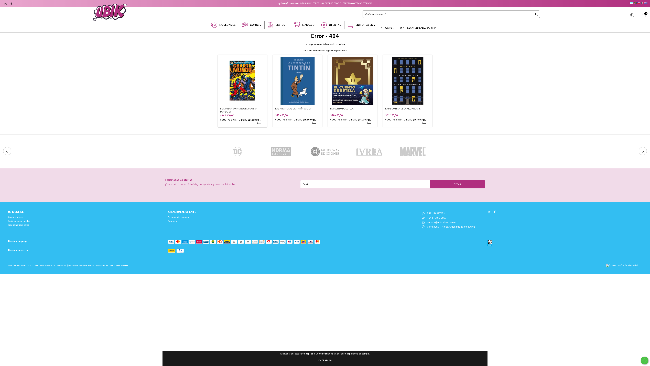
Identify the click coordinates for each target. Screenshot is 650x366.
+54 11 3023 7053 (436, 218)
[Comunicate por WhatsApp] (644, 360)
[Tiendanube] (67, 265)
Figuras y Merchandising (418, 28)
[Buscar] (536, 14)
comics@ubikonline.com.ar (441, 222)
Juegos (386, 28)
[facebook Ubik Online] (10, 3)
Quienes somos (16, 217)
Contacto (172, 221)
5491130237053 (436, 213)
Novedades (227, 24)
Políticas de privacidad (19, 221)
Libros (280, 24)
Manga (307, 24)
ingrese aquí (122, 265)
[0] (644, 16)
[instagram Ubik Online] (5, 3)
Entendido (325, 360)
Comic (254, 24)
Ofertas (335, 24)
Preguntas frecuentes (18, 225)
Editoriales (364, 24)
